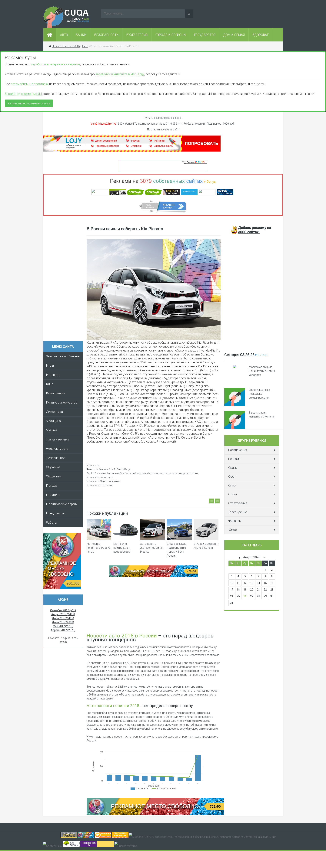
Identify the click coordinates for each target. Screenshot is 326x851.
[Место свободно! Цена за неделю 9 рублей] (153, 575)
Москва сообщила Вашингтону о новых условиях (262, 370)
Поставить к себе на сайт (163, 129)
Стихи (232, 494)
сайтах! (254, 229)
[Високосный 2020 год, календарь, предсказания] (202, 836)
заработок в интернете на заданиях (55, 64)
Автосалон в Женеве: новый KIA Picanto (151, 547)
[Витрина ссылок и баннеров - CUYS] (86, 836)
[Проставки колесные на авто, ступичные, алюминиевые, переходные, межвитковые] (120, 836)
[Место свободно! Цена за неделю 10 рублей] (155, 813)
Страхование (237, 503)
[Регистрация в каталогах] (132, 150)
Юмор (232, 530)
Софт (232, 476)
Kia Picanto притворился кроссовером (122, 547)
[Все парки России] (71, 845)
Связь (232, 468)
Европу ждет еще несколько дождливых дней (259, 393)
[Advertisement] (65, 279)
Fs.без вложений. (194, 123)
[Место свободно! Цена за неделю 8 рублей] (62, 588)
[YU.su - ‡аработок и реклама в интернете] (105, 845)
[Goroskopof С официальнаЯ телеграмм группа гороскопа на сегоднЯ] (88, 845)
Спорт (232, 485)
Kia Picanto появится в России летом (99, 547)
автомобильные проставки (29, 84)
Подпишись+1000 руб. (220, 123)
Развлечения (237, 450)
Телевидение (237, 512)
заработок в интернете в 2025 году (119, 74)
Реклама (234, 459)
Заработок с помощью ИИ (23, 94)
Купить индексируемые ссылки (29, 103)
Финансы (234, 521)
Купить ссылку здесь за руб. (163, 117)
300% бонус (125, 123)
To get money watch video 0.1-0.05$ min (158, 123)
